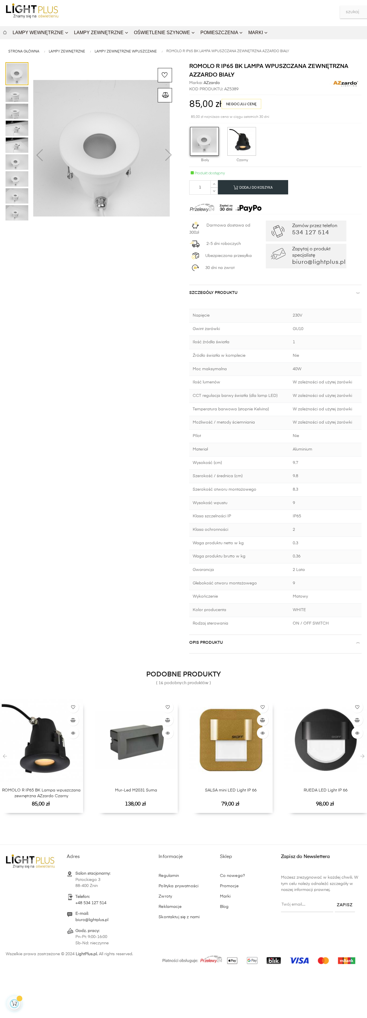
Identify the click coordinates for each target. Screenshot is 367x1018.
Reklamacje (170, 907)
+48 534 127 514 (90, 903)
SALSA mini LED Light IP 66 (231, 790)
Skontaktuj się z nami (179, 917)
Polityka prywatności (178, 886)
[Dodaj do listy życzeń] (165, 75)
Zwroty (165, 896)
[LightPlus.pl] (260, 957)
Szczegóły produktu (213, 293)
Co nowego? (232, 876)
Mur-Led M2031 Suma (136, 790)
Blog (224, 907)
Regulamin (169, 876)
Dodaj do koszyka (256, 187)
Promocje (229, 886)
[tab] (275, 294)
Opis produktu (206, 643)
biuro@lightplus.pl (91, 920)
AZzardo (211, 83)
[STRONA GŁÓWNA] (5, 31)
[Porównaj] (165, 95)
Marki (225, 896)
